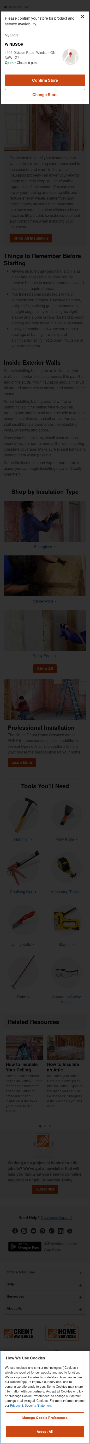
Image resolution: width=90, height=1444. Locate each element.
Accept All (45, 1431)
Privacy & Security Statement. (31, 1405)
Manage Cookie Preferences (44, 1417)
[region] (45, 1397)
